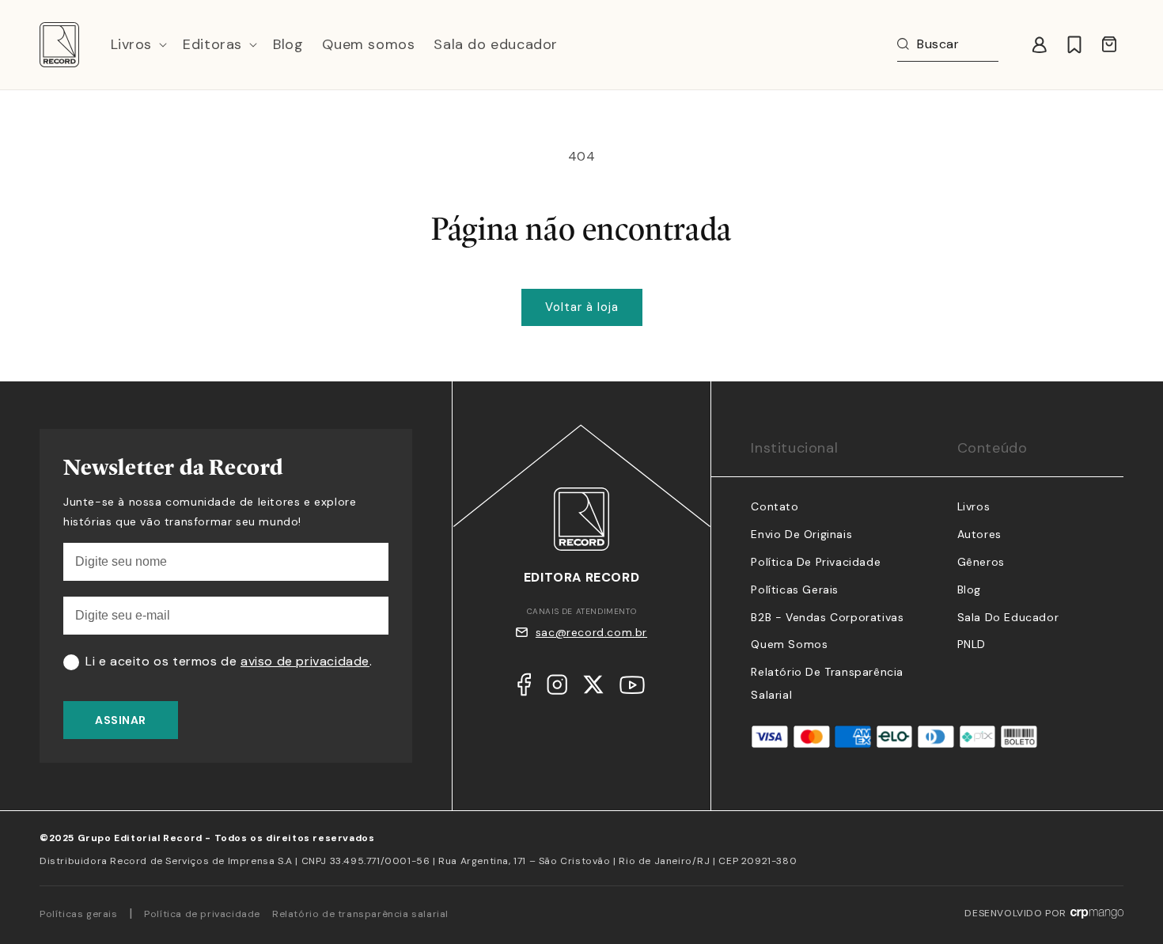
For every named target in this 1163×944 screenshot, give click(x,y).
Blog (969, 589)
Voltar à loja (582, 307)
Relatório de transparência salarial (360, 914)
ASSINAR (120, 720)
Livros (974, 506)
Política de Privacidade (816, 562)
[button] (137, 44)
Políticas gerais (79, 914)
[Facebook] (524, 688)
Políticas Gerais (795, 589)
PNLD (971, 644)
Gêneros (981, 562)
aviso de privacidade (305, 661)
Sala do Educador (1008, 617)
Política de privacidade (202, 914)
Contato (774, 506)
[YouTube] (632, 689)
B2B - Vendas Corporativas (827, 617)
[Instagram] (557, 688)
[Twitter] (593, 688)
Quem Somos (789, 644)
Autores (979, 534)
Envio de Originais (801, 534)
